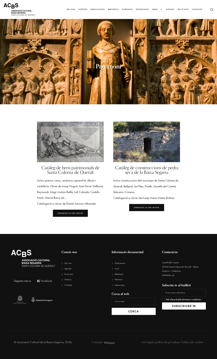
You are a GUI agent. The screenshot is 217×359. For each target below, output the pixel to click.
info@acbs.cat (168, 275)
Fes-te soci (183, 9)
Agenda (170, 9)
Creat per (97, 342)
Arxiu (155, 9)
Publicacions (98, 9)
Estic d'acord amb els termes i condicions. (184, 299)
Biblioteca (113, 9)
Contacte (197, 9)
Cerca (133, 311)
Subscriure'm (184, 306)
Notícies (82, 9)
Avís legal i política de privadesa (161, 342)
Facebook (46, 281)
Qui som (71, 9)
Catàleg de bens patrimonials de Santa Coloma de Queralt (70, 170)
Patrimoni (127, 9)
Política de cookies (192, 342)
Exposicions (142, 9)
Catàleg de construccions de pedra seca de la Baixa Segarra (146, 170)
